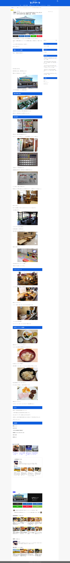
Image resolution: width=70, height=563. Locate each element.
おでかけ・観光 (18, 471)
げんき (19, 541)
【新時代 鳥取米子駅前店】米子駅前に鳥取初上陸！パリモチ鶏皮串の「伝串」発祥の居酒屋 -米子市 (24, 474)
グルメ (26, 471)
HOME (20, 5)
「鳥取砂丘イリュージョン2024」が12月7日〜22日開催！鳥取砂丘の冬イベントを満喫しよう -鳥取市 (29, 454)
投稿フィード (45, 81)
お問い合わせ (48, 5)
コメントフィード (46, 82)
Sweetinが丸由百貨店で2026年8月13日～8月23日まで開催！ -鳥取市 (50, 74)
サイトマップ (37, 5)
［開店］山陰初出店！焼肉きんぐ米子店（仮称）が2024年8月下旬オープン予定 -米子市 (35, 453)
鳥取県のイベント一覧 (31, 5)
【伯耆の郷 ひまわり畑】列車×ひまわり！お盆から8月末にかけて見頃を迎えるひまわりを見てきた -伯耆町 (17, 474)
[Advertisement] (27, 441)
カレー (33, 471)
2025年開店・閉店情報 (25, 5)
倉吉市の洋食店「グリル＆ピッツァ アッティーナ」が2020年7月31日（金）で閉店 (16, 453)
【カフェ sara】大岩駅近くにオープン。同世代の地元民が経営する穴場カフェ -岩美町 (22, 453)
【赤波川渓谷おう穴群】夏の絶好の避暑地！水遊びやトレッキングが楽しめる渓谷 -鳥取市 (38, 474)
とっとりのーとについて (43, 5)
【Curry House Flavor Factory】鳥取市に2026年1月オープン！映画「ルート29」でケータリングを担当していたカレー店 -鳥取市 (31, 474)
